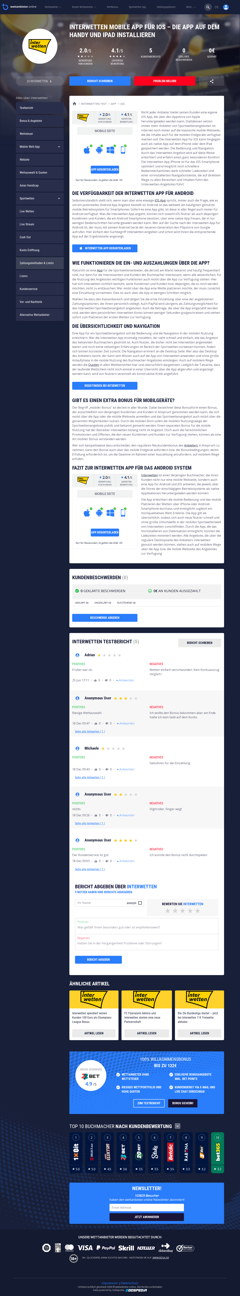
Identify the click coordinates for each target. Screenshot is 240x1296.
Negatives (83, 938)
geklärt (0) (81, 602)
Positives (82, 922)
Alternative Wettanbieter (35, 315)
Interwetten (149, 475)
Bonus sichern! (182, 1103)
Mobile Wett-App (30, 146)
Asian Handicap (29, 185)
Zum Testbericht (149, 1103)
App (100, 270)
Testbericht (26, 108)
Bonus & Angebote (31, 121)
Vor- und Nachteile (31, 302)
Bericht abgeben (98, 959)
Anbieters (191, 445)
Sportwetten (27, 198)
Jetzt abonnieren (146, 1217)
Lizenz (24, 276)
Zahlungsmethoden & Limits (37, 263)
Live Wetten (27, 211)
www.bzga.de (160, 1257)
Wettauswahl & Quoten (33, 172)
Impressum (110, 1283)
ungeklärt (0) (102, 602)
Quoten (93, 365)
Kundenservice (29, 289)
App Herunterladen (104, 169)
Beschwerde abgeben (104, 618)
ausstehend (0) (126, 602)
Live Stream (27, 224)
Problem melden (164, 81)
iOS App (160, 200)
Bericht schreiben (99, 81)
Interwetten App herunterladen (108, 248)
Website (24, 159)
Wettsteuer (26, 134)
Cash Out (25, 237)
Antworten (125, 680)
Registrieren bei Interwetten (105, 385)
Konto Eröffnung (29, 250)
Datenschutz (129, 1283)
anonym (131, 903)
